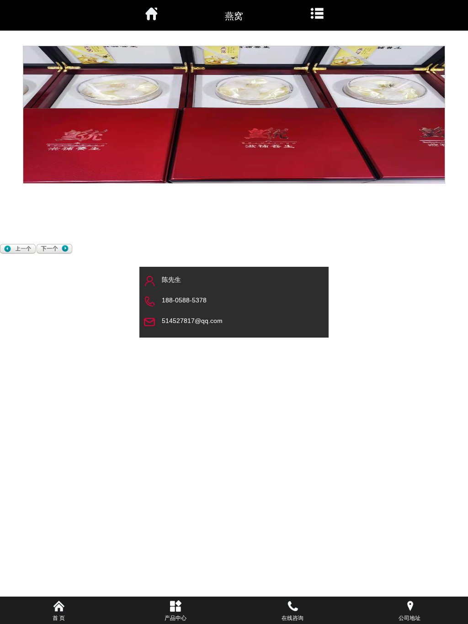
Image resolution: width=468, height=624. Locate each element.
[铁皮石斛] (55, 249)
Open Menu (317, 13)
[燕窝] (18, 249)
